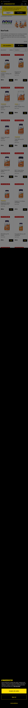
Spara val (14, 697)
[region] (14, 478)
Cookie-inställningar (14, 703)
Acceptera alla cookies (14, 691)
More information (17, 686)
